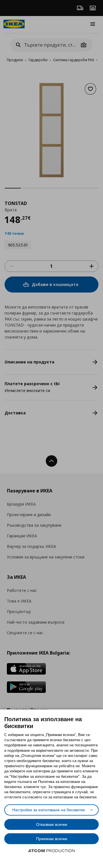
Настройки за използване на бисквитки (48, 810)
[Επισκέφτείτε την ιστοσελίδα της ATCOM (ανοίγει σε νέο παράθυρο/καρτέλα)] (51, 851)
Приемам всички (51, 838)
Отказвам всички (51, 824)
